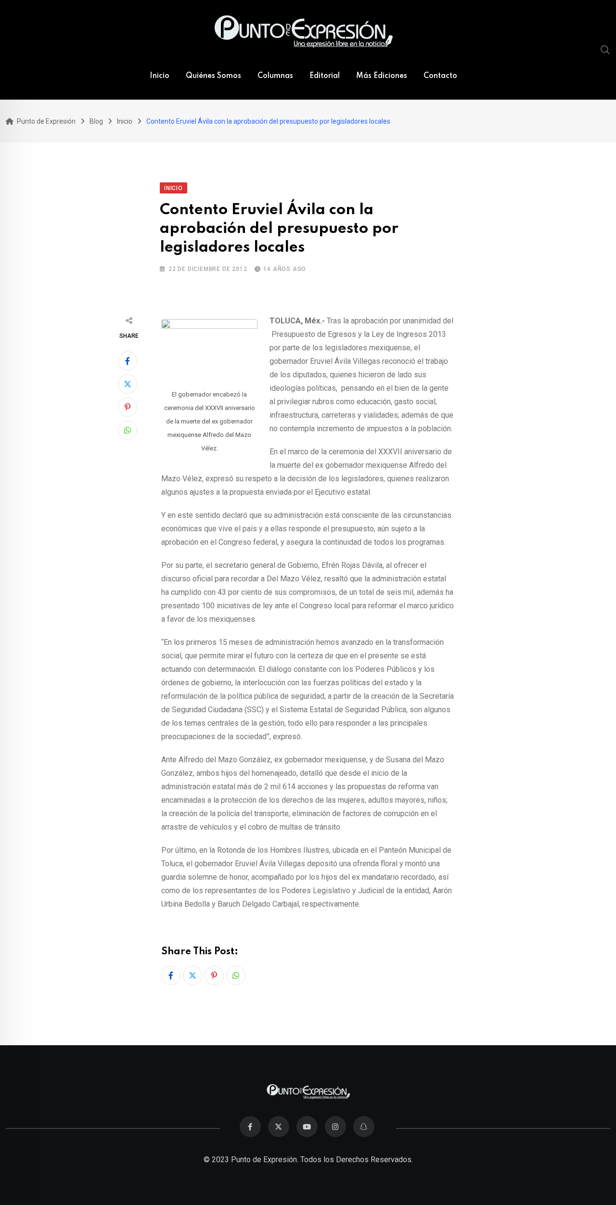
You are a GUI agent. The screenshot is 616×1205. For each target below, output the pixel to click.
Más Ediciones (381, 76)
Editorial (324, 76)
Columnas (275, 76)
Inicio (159, 76)
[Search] (605, 49)
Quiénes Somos (213, 76)
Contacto (440, 76)
